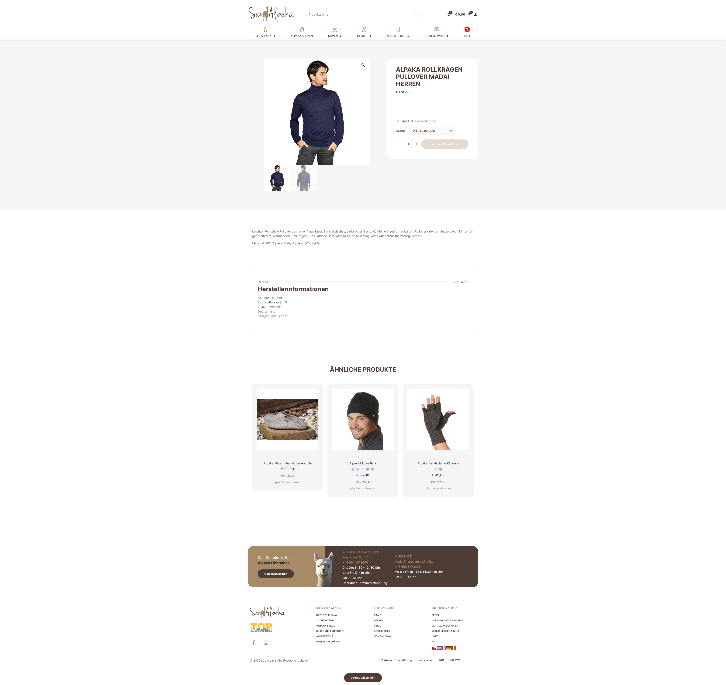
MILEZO (455, 660)
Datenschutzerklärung (396, 660)
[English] (439, 647)
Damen (378, 615)
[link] (261, 627)
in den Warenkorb (445, 144)
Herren (378, 620)
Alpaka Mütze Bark (362, 463)
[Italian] (453, 647)
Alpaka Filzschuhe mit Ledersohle (288, 463)
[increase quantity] (416, 144)
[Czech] (434, 647)
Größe (400, 131)
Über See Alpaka (326, 615)
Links (435, 636)
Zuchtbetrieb (325, 620)
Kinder (378, 625)
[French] (443, 647)
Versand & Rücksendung (447, 620)
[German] (448, 647)
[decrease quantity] (400, 144)
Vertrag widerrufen (445, 625)
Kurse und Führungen (330, 631)
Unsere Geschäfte (328, 641)
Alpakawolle (324, 636)
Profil (436, 615)
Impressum (425, 660)
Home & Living (382, 636)
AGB (441, 660)
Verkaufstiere (325, 625)
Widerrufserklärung (445, 631)
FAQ (434, 641)
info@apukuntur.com (272, 316)
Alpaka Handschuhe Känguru (438, 463)
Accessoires (382, 631)
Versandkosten (426, 121)
